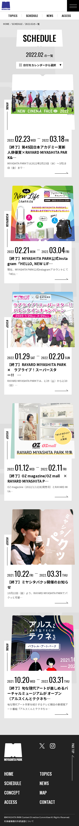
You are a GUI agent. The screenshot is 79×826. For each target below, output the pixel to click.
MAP (43, 792)
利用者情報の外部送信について (19, 821)
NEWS (50, 15)
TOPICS (12, 15)
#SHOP (7, 324)
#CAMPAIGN (7, 220)
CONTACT (47, 802)
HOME (6, 23)
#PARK (7, 106)
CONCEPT (12, 792)
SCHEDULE (32, 15)
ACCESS (66, 15)
